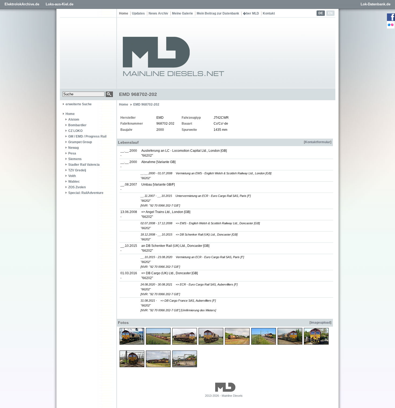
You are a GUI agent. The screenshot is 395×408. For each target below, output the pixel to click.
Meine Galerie (182, 13)
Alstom (73, 119)
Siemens (75, 159)
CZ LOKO (75, 131)
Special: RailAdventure (85, 193)
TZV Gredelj (77, 170)
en (330, 13)
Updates (138, 13)
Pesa (72, 153)
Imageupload (320, 322)
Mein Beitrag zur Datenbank (218, 13)
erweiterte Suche (79, 104)
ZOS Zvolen (77, 187)
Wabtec (74, 181)
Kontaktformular (317, 142)
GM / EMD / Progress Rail (87, 136)
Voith (72, 176)
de (320, 13)
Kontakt (269, 13)
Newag (73, 148)
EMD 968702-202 (146, 104)
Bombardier (77, 125)
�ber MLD (251, 13)
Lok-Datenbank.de (375, 4)
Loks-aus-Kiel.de (59, 4)
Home (123, 13)
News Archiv (158, 13)
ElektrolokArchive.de (22, 4)
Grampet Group (80, 142)
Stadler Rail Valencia (84, 165)
